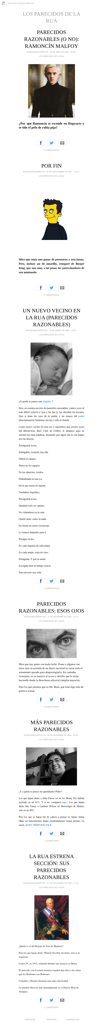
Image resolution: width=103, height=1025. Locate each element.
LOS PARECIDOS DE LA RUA (51, 56)
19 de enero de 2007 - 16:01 (62, 330)
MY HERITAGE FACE (40, 824)
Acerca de (30, 1019)
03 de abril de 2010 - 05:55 (62, 52)
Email (62, 143)
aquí (64, 802)
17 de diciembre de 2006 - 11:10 (62, 617)
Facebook (40, 143)
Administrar (73, 1019)
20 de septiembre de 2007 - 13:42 (63, 172)
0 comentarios (51, 150)
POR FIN (51, 166)
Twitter (51, 143)
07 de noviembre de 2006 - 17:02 (62, 883)
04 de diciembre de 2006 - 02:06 (62, 735)
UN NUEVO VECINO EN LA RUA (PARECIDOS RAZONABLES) (51, 317)
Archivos (51, 1019)
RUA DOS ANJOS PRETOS (21, 3)
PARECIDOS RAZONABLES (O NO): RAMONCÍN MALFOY (51, 39)
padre (81, 416)
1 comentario (51, 841)
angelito (47, 401)
